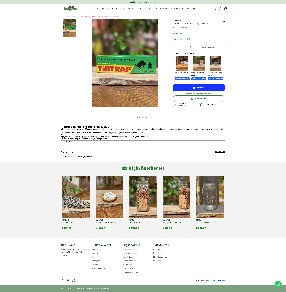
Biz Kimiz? (157, 249)
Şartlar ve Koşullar (129, 261)
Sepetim (95, 265)
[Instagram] (68, 280)
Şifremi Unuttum (98, 268)
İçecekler (132, 8)
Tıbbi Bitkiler (99, 8)
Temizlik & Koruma (87, 16)
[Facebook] (62, 280)
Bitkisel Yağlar (144, 8)
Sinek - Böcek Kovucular (108, 16)
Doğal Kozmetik (177, 8)
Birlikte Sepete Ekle (182, 79)
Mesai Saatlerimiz (160, 257)
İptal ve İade (127, 265)
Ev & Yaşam (192, 8)
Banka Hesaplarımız (130, 253)
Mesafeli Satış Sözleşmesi (132, 272)
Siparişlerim (96, 261)
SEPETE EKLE (207, 47)
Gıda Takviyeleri (160, 8)
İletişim (156, 253)
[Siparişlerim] (220, 8)
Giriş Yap (95, 249)
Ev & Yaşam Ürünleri (69, 16)
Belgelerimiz (158, 261)
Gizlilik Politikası (128, 257)
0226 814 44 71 (66, 256)
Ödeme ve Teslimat (130, 268)
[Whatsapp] (73, 280)
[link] (182, 68)
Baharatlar (112, 8)
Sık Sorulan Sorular (130, 249)
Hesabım (95, 257)
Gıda (122, 8)
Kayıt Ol (95, 253)
